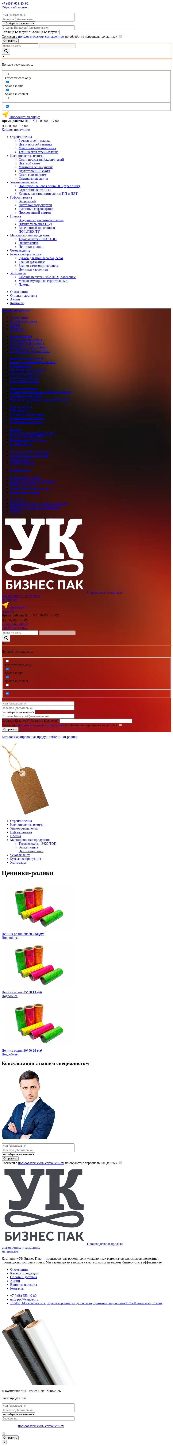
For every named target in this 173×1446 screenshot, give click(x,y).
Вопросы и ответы (23, 1284)
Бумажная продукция (25, 254)
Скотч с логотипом (32, 174)
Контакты (17, 303)
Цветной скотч (29, 163)
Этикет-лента (28, 243)
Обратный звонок (14, 7)
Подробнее (10, 937)
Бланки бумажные (32, 262)
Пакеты (24, 284)
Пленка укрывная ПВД (35, 224)
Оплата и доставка (23, 295)
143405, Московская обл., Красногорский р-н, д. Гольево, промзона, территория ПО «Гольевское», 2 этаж (86, 1303)
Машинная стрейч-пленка (37, 148)
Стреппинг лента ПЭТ (35, 190)
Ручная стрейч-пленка (34, 140)
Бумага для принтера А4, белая (41, 258)
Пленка (15, 216)
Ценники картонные (33, 269)
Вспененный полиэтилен (37, 227)
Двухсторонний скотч (34, 171)
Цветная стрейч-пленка (35, 144)
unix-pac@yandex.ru (24, 1299)
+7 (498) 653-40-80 (15, 3)
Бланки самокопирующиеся (38, 265)
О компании (19, 291)
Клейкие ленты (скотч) (26, 155)
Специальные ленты (33, 178)
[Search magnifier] (6, 51)
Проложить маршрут (24, 117)
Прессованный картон (35, 212)
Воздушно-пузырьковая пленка (41, 220)
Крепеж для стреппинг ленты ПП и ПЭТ (48, 193)
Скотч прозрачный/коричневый (41, 159)
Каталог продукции (16, 129)
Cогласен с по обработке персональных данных (60, 1163)
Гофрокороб (27, 201)
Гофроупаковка (21, 197)
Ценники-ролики (31, 246)
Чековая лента (20, 250)
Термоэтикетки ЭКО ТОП (38, 239)
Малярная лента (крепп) (36, 167)
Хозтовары (18, 273)
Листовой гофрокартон (35, 205)
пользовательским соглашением (41, 36)
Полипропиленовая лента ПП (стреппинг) (49, 186)
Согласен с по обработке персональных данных (60, 36)
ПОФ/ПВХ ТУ (29, 231)
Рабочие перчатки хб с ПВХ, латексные (47, 277)
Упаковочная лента (24, 182)
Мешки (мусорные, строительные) (43, 281)
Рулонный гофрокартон (36, 209)
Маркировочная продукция (30, 235)
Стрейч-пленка (21, 137)
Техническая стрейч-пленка (38, 152)
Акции (15, 299)
